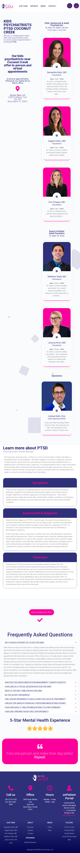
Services (30, 827)
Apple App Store (69, 815)
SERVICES (34, 6)
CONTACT (52, 6)
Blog (49, 830)
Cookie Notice (69, 833)
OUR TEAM (23, 6)
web (64, 810)
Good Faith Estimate (69, 836)
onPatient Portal (69, 796)
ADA (69, 840)
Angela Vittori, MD (11, 830)
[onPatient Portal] (69, 788)
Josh (10, 843)
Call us (10, 794)
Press (50, 827)
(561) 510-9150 (11, 799)
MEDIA (43, 6)
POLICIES (69, 823)
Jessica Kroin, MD (11, 840)
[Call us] (10, 788)
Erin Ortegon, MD (11, 833)
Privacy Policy (69, 830)
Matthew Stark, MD (10, 836)
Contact (30, 833)
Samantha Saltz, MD (11, 827)
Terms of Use (69, 827)
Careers (30, 830)
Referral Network (30, 842)
